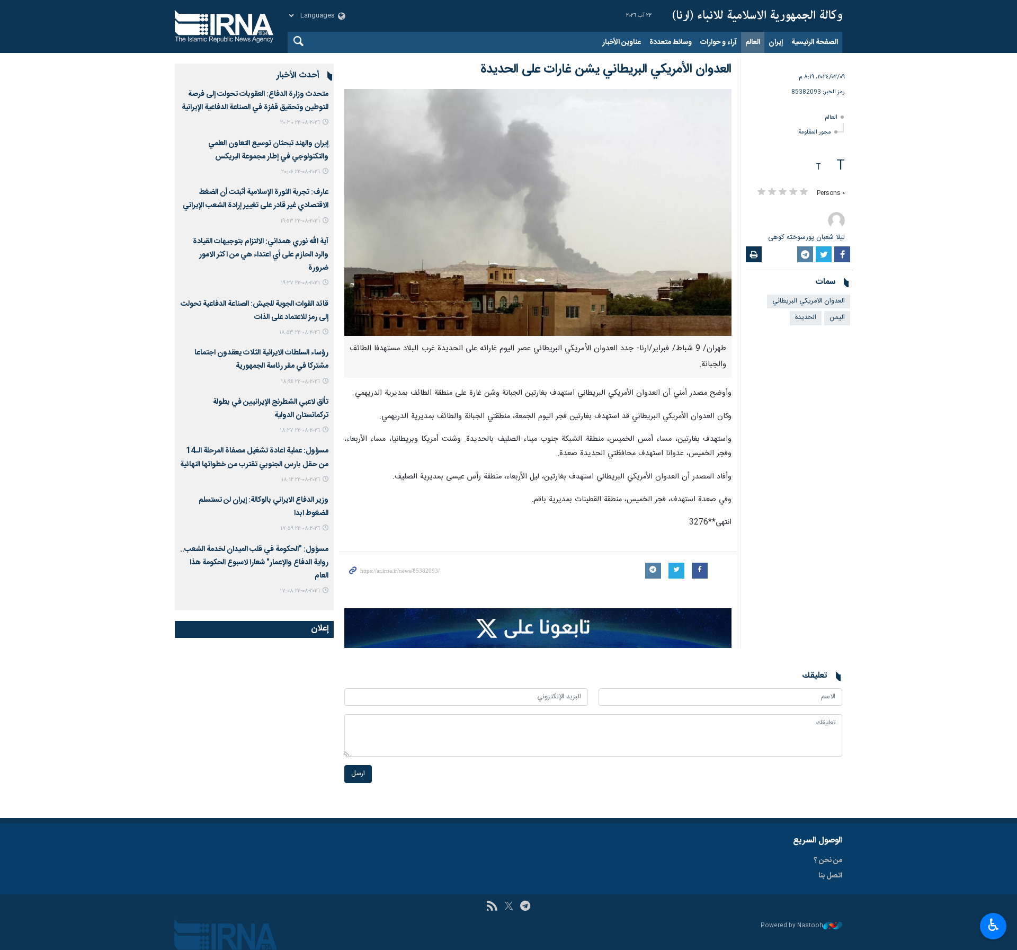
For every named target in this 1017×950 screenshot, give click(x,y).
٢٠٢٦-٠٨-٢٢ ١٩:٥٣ (300, 221)
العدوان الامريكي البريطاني (808, 301)
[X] (509, 907)
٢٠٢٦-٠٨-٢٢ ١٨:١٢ (300, 480)
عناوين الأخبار (621, 42)
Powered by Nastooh (792, 925)
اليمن (837, 317)
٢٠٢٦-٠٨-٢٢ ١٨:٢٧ (300, 430)
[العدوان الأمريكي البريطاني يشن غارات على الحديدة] (537, 212)
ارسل (358, 773)
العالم (752, 42)
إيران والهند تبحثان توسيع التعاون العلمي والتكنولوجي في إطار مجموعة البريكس (268, 150)
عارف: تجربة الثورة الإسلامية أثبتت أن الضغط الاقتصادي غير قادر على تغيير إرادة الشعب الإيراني (255, 199)
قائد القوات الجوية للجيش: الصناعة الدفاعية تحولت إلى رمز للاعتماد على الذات (254, 311)
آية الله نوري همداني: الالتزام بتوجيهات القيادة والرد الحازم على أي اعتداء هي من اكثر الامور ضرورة (260, 254)
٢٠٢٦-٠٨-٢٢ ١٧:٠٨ (300, 591)
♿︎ (993, 925)
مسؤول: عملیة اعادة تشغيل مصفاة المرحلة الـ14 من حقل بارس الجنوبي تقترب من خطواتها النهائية (254, 457)
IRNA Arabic (757, 15)
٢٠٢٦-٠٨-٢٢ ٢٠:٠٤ (300, 172)
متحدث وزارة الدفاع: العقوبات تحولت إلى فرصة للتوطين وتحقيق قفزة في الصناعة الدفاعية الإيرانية (255, 101)
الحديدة (805, 317)
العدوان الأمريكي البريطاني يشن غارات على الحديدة (605, 69)
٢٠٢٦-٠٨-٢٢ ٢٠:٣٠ (300, 123)
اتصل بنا (830, 875)
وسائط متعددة (670, 42)
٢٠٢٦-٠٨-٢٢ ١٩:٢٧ (300, 283)
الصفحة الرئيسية (814, 42)
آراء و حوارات (718, 42)
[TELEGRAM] (525, 907)
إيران (776, 42)
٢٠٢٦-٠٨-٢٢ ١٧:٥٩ (300, 528)
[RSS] (492, 907)
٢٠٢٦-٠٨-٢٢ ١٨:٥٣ (299, 332)
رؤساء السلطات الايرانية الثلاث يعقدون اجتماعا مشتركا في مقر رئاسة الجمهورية (261, 359)
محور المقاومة (814, 132)
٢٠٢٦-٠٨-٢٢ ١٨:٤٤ (300, 382)
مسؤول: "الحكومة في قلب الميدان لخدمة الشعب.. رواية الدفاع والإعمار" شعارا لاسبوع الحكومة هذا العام (254, 562)
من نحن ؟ (828, 860)
